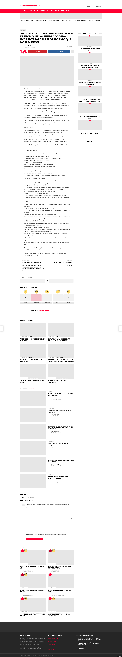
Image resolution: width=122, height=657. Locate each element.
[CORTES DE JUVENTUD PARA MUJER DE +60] (33, 605)
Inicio (25, 11)
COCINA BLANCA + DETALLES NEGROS (58, 444)
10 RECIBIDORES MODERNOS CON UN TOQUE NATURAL (60, 567)
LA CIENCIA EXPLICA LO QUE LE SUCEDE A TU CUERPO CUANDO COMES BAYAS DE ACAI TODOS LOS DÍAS (89, 643)
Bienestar (31, 357)
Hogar (30, 336)
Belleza (36, 11)
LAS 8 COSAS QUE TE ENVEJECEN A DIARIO (32, 591)
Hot (93, 6)
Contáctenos (23, 1)
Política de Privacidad (53, 638)
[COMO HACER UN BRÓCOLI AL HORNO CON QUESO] (33, 481)
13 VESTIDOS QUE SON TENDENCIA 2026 (59, 591)
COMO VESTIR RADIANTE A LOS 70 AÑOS (32, 567)
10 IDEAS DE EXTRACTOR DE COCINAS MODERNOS (61, 461)
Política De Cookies (52, 644)
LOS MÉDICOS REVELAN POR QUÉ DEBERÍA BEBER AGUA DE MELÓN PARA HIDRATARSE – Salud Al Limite (89, 639)
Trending (98, 6)
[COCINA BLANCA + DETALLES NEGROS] (33, 448)
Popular (88, 6)
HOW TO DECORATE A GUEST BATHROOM (94, 21)
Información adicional (53, 647)
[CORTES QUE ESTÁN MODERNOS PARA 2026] (61, 605)
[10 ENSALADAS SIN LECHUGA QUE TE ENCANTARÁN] (33, 398)
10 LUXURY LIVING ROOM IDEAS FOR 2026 (81, 21)
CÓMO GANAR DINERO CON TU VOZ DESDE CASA (53, 21)
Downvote (61, 281)
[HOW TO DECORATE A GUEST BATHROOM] (95, 16)
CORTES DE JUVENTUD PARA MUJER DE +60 (32, 615)
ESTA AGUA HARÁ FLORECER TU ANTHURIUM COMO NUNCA (41, 21)
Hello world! (81, 648)
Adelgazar (50, 11)
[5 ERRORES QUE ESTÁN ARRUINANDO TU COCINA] (33, 431)
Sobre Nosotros (51, 649)
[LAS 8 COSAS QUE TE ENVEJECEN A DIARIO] (33, 581)
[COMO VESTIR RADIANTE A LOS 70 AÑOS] (33, 557)
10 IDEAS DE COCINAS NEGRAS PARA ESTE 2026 (27, 21)
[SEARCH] (97, 11)
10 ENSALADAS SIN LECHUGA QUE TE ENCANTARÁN (60, 395)
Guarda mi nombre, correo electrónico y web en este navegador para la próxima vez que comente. (46, 535)
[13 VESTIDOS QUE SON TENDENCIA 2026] (61, 581)
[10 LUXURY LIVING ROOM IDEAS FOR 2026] (81, 16)
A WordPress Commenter (84, 647)
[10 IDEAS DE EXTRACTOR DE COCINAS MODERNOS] (33, 464)
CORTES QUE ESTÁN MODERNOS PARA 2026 (59, 615)
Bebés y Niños (65, 11)
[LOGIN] (100, 11)
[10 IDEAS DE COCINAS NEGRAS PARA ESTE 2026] (27, 16)
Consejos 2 (60, 357)
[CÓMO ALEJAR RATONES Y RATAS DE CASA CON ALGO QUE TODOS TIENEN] (68, 16)
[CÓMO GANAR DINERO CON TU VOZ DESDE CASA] (54, 16)
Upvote (32, 281)
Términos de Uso (52, 641)
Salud (30, 11)
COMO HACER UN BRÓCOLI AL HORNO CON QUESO (58, 477)
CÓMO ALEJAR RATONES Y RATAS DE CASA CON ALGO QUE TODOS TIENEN (67, 21)
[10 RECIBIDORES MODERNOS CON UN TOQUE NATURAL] (61, 557)
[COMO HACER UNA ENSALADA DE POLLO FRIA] (33, 415)
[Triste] (25, 598)
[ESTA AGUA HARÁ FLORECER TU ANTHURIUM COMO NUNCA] (40, 16)
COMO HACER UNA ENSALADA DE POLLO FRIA (59, 411)
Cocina (57, 11)
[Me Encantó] (25, 550)
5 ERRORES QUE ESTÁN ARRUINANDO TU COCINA (60, 428)
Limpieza (42, 11)
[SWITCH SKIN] (94, 11)
